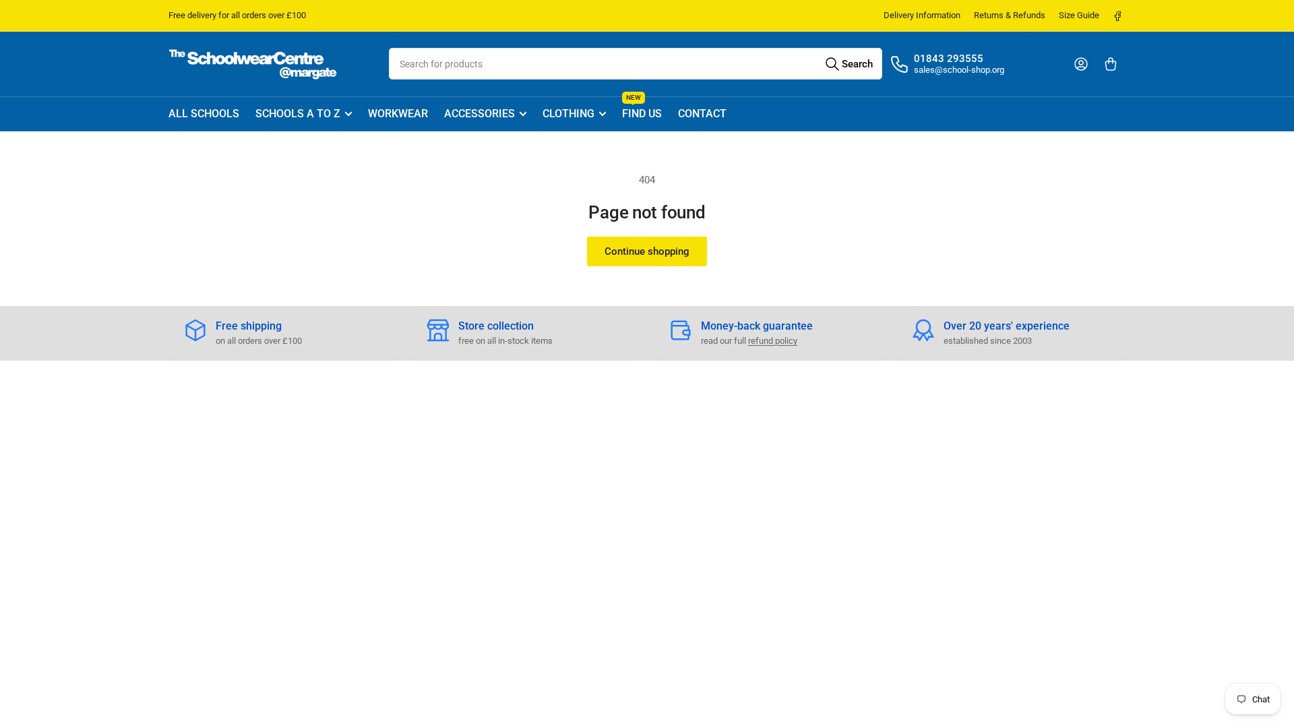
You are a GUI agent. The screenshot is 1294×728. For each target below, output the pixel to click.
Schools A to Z (297, 113)
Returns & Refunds (1009, 15)
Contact (702, 113)
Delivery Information (922, 15)
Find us (642, 109)
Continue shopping (647, 251)
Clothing (568, 113)
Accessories (479, 113)
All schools (203, 113)
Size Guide (1079, 15)
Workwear (398, 113)
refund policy (772, 341)
